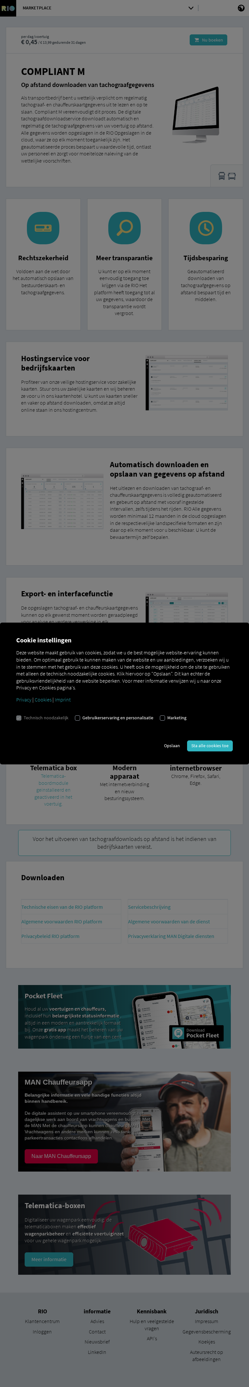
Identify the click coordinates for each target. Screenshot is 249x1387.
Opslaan (172, 745)
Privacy (23, 699)
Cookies (43, 699)
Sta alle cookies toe (210, 745)
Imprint (63, 699)
